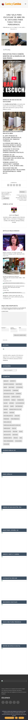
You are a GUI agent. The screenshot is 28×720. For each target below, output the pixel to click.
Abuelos (6, 381)
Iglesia (5, 403)
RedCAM (15, 431)
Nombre (3, 327)
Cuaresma (15, 390)
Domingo (18, 393)
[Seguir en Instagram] (10, 702)
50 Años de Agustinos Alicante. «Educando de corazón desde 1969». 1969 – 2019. (14, 278)
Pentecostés (7, 431)
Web (20, 327)
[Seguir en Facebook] (3, 702)
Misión (5, 409)
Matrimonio (19, 406)
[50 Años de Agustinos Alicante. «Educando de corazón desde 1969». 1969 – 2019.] (14, 266)
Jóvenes (11, 403)
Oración (17, 415)
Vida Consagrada (8, 441)
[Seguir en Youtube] (18, 702)
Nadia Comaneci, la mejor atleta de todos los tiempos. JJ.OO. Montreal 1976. (14, 253)
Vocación (6, 444)
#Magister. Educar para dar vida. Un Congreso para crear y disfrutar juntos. (13, 296)
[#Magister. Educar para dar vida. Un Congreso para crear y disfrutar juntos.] (14, 292)
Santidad (15, 434)
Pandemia (6, 419)
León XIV (6, 406)
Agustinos (19, 384)
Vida (21, 437)
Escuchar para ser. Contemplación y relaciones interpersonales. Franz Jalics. (14, 170)
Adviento (12, 381)
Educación (12, 29)
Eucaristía (6, 400)
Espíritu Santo (16, 396)
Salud (20, 431)
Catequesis (19, 387)
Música (6, 412)
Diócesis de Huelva (9, 393)
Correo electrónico (13, 328)
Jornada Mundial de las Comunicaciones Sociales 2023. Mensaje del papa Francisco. (13, 287)
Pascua (14, 428)
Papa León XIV (7, 422)
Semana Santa (8, 437)
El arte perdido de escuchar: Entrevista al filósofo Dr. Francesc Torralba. (12, 138)
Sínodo (16, 437)
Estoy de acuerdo (9, 717)
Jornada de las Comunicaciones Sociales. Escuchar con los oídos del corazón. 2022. (13, 157)
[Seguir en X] (6, 702)
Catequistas (7, 390)
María (11, 406)
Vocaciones (18, 441)
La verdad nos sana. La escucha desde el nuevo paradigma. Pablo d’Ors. (12, 145)
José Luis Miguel (13, 27)
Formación (20, 400)
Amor (5, 387)
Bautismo (11, 387)
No (16, 717)
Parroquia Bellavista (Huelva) (12, 425)
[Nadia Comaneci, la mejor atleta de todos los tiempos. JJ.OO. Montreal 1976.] (14, 242)
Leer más (21, 717)
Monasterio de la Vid (15, 409)
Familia (13, 400)
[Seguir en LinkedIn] (14, 702)
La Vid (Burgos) (20, 403)
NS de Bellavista (8, 415)
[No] (26, 714)
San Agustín (7, 434)
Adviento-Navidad (9, 384)
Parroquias (7, 428)
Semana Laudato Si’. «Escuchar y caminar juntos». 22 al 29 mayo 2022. (13, 163)
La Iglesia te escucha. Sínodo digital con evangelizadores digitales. (13, 150)
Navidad (12, 412)
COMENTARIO (4, 311)
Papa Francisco (15, 419)
